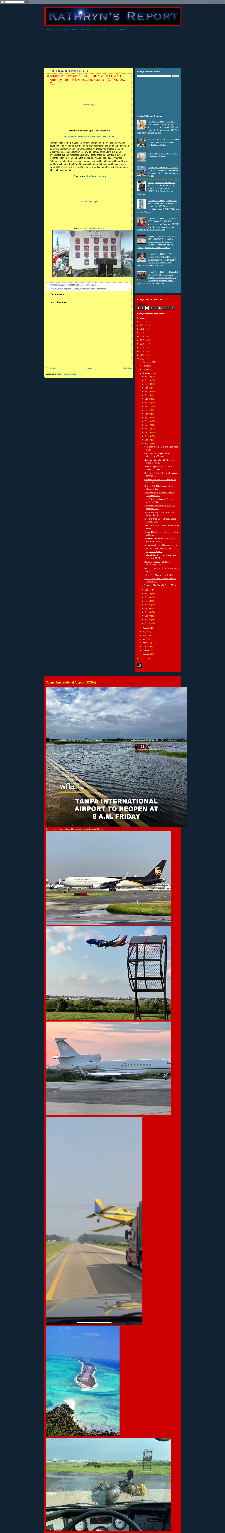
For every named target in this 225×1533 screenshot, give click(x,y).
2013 (142, 355)
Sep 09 (148, 597)
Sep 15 (148, 432)
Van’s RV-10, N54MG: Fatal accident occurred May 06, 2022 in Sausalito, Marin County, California (163, 142)
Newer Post (50, 368)
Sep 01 (148, 623)
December (147, 362)
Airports (75, 289)
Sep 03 (148, 616)
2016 (142, 344)
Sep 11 (148, 590)
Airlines (59, 289)
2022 (142, 321)
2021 (142, 325)
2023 (142, 318)
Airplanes (67, 289)
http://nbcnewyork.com (97, 228)
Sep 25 (148, 395)
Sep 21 (148, 410)
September (147, 373)
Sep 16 (148, 428)
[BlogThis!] (88, 285)
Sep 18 (148, 421)
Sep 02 (148, 619)
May (145, 639)
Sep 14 (148, 436)
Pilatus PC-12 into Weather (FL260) (159, 575)
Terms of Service (118, 29)
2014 (142, 351)
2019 (142, 333)
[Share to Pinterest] (95, 285)
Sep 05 (148, 608)
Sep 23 (148, 402)
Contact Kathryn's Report (65, 29)
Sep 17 (148, 425)
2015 (142, 347)
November (147, 366)
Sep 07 (148, 605)
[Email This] (85, 285)
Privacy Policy (101, 29)
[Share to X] (90, 285)
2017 (142, 340)
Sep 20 (148, 414)
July (144, 632)
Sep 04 (148, 612)
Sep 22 (148, 406)
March (145, 646)
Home (48, 29)
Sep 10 (148, 593)
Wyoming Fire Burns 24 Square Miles (160, 585)
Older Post (127, 368)
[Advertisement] (112, 49)
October (146, 369)
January (146, 654)
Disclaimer (85, 29)
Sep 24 (148, 399)
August (146, 628)
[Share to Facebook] (93, 285)
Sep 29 (148, 380)
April (145, 643)
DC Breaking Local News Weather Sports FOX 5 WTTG (89, 137)
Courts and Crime (87, 289)
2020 (142, 329)
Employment (101, 289)
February (147, 650)
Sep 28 (148, 384)
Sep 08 (148, 601)
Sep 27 (148, 388)
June (145, 635)
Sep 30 (148, 376)
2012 (142, 359)
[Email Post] (81, 285)
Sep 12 (148, 443)
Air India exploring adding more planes (160, 545)
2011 (142, 658)
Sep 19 (148, 417)
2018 (142, 336)
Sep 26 (148, 391)
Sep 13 (148, 440)
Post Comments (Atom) (66, 374)
